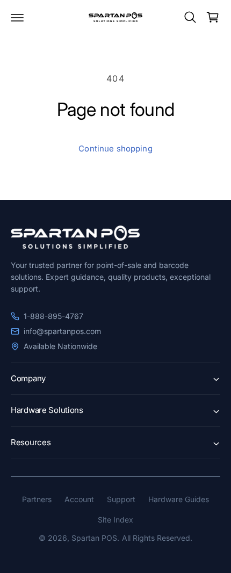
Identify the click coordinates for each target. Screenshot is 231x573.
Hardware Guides (178, 499)
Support (121, 499)
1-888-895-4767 (53, 316)
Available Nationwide (60, 346)
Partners (37, 499)
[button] (17, 17)
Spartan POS (94, 537)
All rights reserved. (157, 537)
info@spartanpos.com (62, 331)
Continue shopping (115, 148)
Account (79, 499)
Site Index (115, 519)
